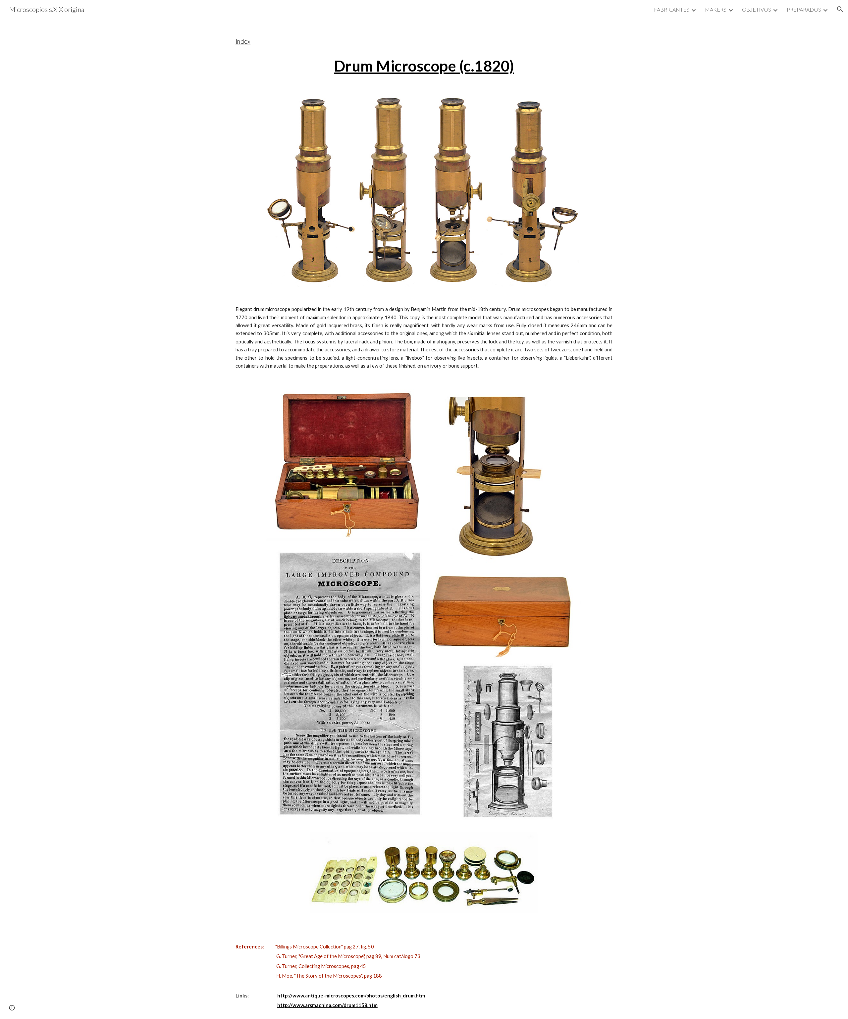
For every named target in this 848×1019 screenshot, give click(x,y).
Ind (240, 41)
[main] (424, 52)
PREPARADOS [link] (804, 9)
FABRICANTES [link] (671, 9)
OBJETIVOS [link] (756, 9)
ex (247, 41)
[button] (840, 9)
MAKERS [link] (715, 9)
